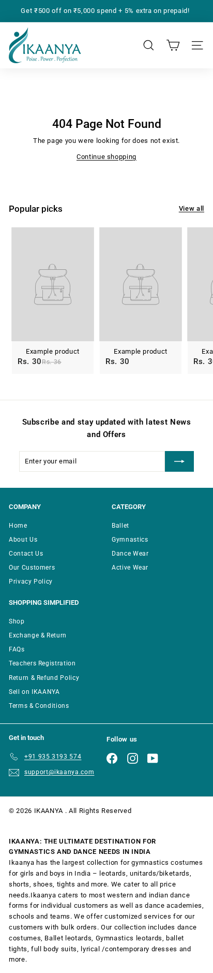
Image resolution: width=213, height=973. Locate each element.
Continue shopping (106, 157)
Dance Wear (130, 553)
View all (191, 208)
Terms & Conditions (39, 705)
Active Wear (130, 567)
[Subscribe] (179, 461)
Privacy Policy (31, 581)
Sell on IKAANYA (34, 691)
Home (18, 525)
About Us (23, 539)
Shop (17, 621)
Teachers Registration (42, 663)
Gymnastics (130, 539)
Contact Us (26, 553)
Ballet (120, 525)
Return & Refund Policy (44, 677)
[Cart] (173, 45)
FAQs (17, 649)
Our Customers (32, 567)
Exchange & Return (38, 635)
